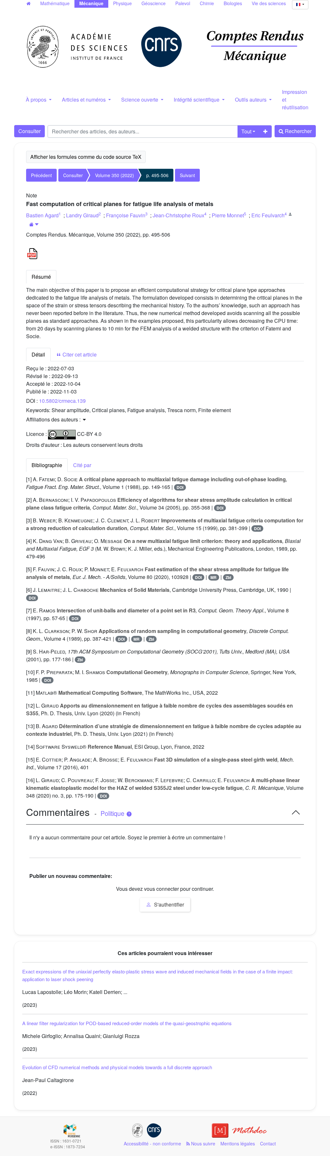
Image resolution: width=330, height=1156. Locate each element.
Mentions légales (237, 1143)
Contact (268, 1143)
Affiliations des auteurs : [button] (54, 419)
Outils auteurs (251, 99)
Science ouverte (140, 99)
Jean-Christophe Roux (178, 215)
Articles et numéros (84, 99)
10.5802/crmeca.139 (62, 400)
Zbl (228, 577)
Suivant (187, 175)
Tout (246, 131)
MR (213, 577)
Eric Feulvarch (268, 215)
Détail (38, 354)
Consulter (29, 131)
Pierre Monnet (228, 215)
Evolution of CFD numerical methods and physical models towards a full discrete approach (117, 1067)
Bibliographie (47, 465)
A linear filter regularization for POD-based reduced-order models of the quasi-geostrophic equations (127, 1023)
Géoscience (153, 3)
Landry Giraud (82, 215)
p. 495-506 (157, 175)
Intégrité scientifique (197, 99)
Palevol (182, 3)
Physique (122, 3)
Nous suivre (202, 1143)
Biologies (233, 3)
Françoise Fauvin (125, 215)
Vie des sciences (269, 3)
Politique (113, 813)
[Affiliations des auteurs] (34, 224)
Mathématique (55, 3)
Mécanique (91, 3)
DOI (180, 487)
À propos (37, 99)
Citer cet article (79, 354)
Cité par (82, 465)
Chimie (207, 3)
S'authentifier (168, 904)
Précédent (41, 175)
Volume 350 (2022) (114, 175)
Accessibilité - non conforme (152, 1143)
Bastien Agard (42, 215)
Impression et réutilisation (295, 99)
